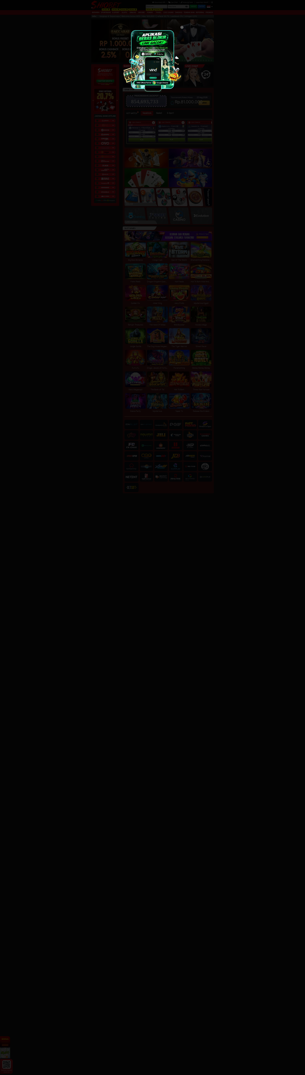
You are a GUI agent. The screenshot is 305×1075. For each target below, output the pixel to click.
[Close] (182, 27)
